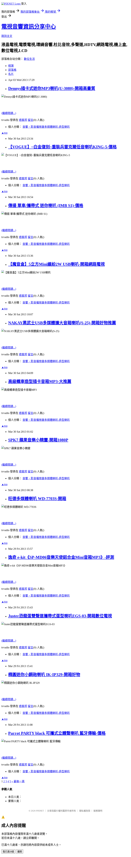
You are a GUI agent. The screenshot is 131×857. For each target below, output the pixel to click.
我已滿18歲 (8, 851)
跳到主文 (6, 36)
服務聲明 (97, 810)
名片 (11, 73)
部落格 (12, 69)
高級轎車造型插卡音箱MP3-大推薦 (39, 381)
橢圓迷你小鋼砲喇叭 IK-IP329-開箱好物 (44, 674)
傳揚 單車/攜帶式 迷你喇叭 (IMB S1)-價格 (45, 205)
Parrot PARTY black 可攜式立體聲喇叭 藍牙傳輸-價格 (57, 733)
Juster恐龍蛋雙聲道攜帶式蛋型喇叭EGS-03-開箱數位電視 (60, 616)
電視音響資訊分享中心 (28, 26)
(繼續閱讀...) (8, 113)
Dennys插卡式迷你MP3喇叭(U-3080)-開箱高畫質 (51, 88)
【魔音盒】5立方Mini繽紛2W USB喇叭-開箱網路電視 (56, 264)
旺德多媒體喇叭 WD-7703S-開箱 (37, 498)
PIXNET (40, 810)
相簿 (11, 65)
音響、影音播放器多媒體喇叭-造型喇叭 (46, 126)
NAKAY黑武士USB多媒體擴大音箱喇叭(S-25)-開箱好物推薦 (62, 323)
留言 (30, 119)
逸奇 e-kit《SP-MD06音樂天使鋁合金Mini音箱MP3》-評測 (61, 557)
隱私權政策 (84, 810)
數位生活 (29, 58)
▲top (4, 132)
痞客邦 (23, 119)
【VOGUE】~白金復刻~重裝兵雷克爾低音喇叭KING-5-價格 (62, 147)
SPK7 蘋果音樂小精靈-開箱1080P (38, 440)
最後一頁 (19, 781)
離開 (19, 851)
